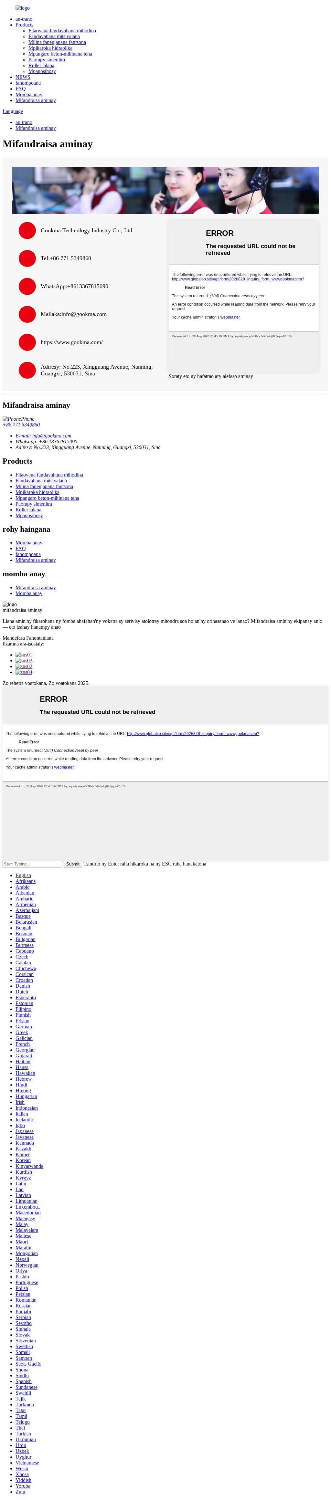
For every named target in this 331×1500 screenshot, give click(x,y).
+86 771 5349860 (21, 424)
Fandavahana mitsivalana (54, 36)
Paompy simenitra (46, 59)
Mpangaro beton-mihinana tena (60, 54)
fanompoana (28, 83)
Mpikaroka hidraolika (50, 48)
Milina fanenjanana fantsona (57, 42)
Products (24, 24)
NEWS (23, 77)
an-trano (24, 19)
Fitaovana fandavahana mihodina (62, 30)
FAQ (21, 88)
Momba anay (29, 94)
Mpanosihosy (42, 71)
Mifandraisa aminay (36, 100)
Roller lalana (41, 65)
